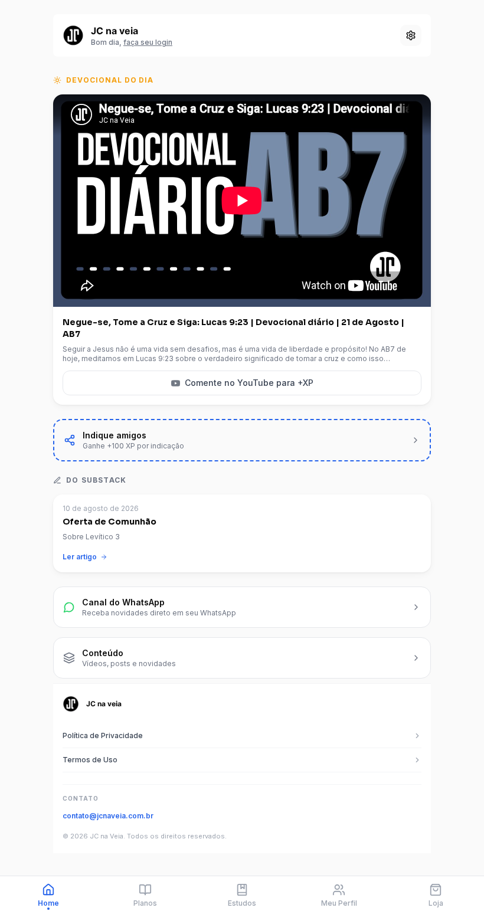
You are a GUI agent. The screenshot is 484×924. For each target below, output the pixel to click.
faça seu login (147, 42)
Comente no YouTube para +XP (249, 383)
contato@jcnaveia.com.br (108, 815)
